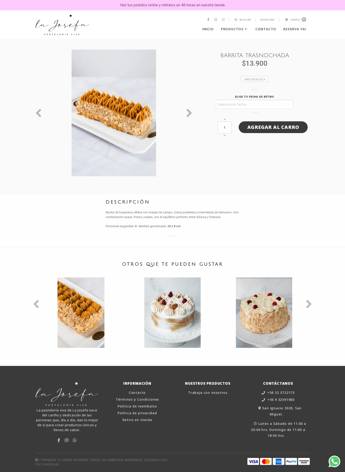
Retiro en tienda (137, 420)
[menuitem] (208, 19)
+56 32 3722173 (280, 393)
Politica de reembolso (137, 406)
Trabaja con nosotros (207, 392)
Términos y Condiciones (137, 399)
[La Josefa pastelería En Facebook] (208, 19)
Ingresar (267, 19)
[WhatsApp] (224, 19)
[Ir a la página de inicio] (62, 25)
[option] (113, 113)
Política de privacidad (137, 413)
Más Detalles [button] (254, 79)
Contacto (265, 29)
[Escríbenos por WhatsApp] (334, 461)
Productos (232, 29)
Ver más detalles (81, 326)
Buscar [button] (245, 19)
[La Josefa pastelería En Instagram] (216, 19)
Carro (297, 19)
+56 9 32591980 (280, 400)
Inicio (208, 29)
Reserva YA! (294, 29)
